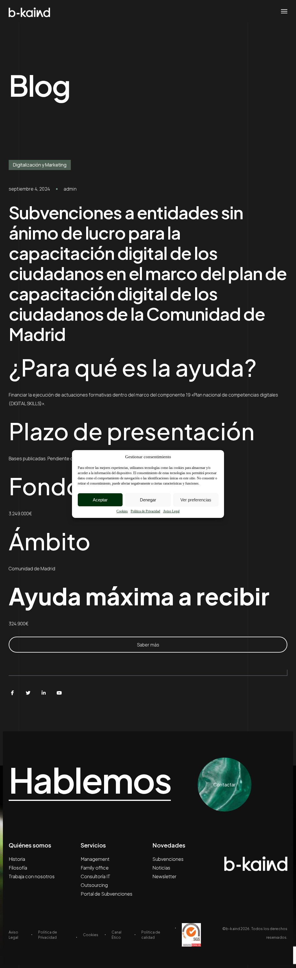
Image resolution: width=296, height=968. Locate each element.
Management (95, 859)
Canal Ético (116, 935)
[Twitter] (28, 693)
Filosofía (18, 868)
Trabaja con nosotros (32, 876)
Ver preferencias (195, 499)
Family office (95, 868)
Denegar (148, 499)
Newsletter (164, 876)
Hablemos (90, 780)
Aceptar (100, 499)
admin (70, 189)
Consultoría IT (95, 876)
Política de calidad (150, 935)
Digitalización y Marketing (39, 165)
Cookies (122, 511)
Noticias (161, 868)
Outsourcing (94, 885)
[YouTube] (59, 693)
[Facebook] (12, 693)
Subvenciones (168, 859)
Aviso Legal (171, 511)
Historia (17, 859)
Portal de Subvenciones (106, 894)
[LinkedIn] (43, 693)
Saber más (148, 645)
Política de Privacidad (145, 511)
